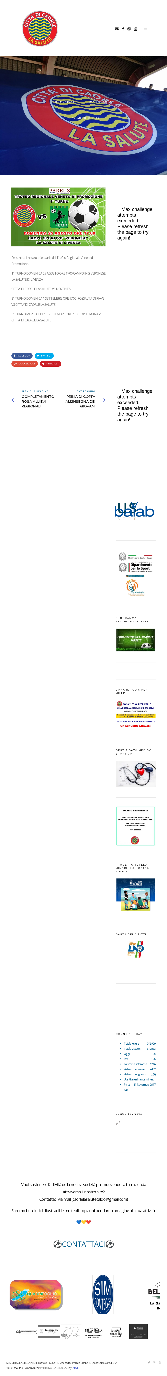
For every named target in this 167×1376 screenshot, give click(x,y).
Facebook (23, 356)
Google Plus (26, 364)
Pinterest (52, 364)
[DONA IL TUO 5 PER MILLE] (136, 729)
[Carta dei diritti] (136, 949)
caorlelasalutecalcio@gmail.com (100, 1199)
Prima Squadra (98, 102)
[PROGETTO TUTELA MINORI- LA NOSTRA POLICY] (136, 913)
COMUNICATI (65, 102)
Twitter (45, 356)
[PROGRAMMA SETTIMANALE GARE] (136, 651)
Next (150, 509)
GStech (75, 1368)
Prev (121, 509)
